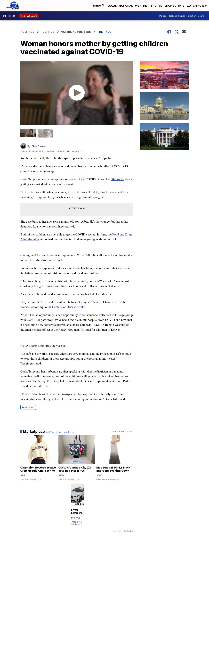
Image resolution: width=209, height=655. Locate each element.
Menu (97, 5)
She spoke (117, 179)
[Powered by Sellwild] (128, 531)
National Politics (177, 15)
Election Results (196, 15)
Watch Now (196, 5)
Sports (156, 5)
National (126, 5)
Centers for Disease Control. (69, 307)
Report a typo (28, 407)
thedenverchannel (10, 16)
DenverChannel (15, 16)
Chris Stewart (39, 146)
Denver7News (5, 16)
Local (112, 5)
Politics (162, 15)
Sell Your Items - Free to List (60, 432)
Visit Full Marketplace (122, 431)
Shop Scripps (174, 5)
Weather (142, 5)
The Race (104, 31)
